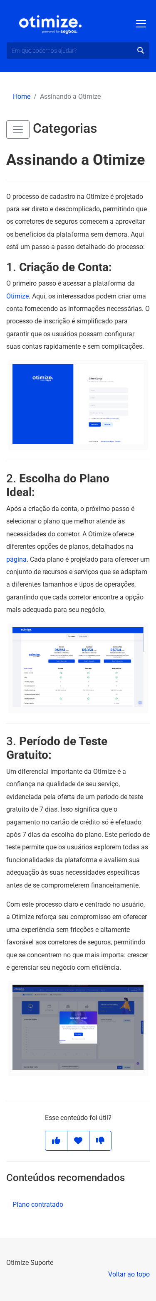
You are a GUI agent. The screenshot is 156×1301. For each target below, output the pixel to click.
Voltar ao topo (129, 1274)
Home (21, 96)
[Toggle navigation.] (141, 24)
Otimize (17, 296)
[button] (18, 129)
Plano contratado (37, 1204)
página (16, 559)
